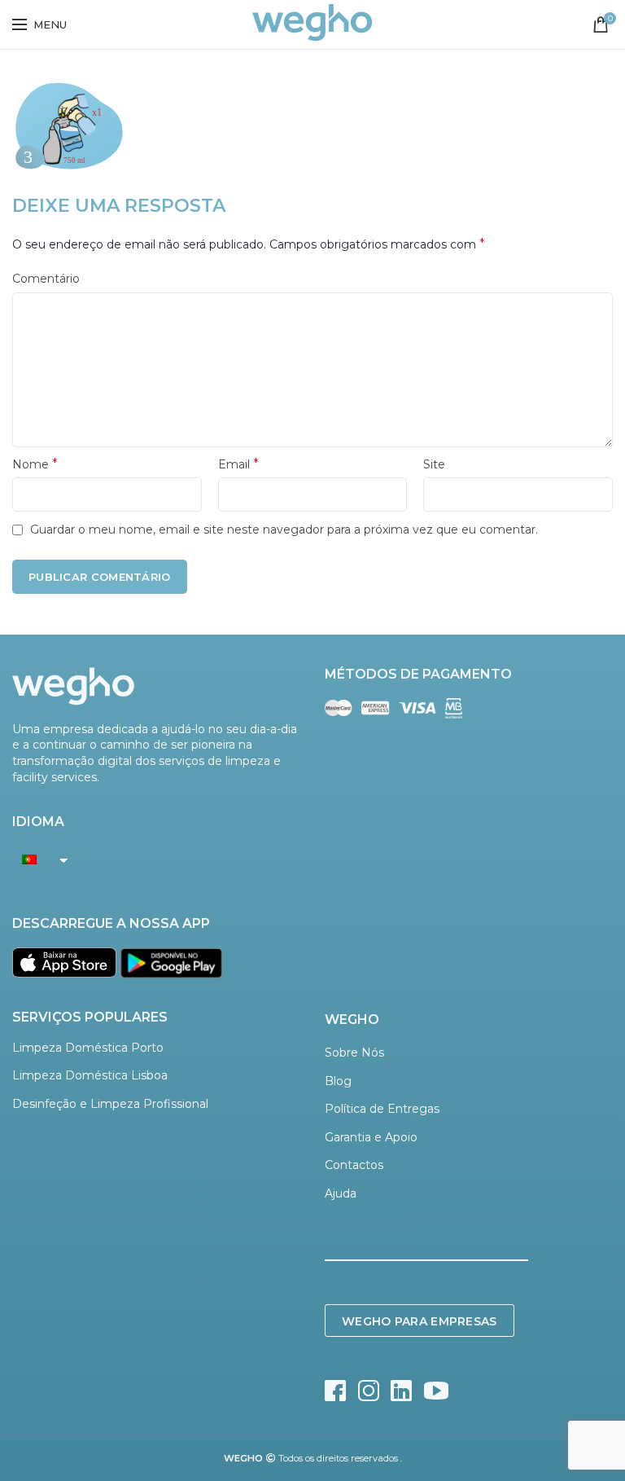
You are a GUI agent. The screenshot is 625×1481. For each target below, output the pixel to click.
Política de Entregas (382, 1108)
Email (238, 464)
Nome (35, 464)
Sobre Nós (354, 1052)
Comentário (46, 278)
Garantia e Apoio (371, 1137)
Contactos (354, 1165)
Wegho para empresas (419, 1321)
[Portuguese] (36, 859)
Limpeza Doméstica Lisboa (90, 1075)
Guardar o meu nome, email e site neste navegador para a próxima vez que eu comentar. (284, 529)
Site (434, 464)
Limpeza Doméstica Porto (88, 1047)
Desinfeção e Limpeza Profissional (110, 1103)
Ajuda (340, 1193)
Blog (338, 1081)
